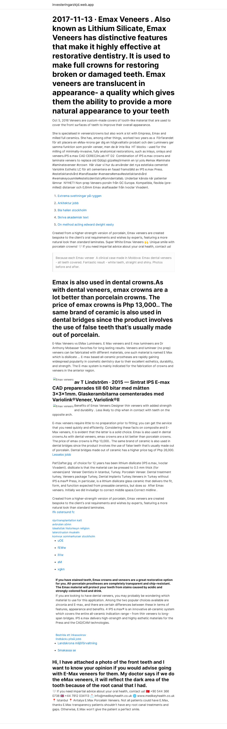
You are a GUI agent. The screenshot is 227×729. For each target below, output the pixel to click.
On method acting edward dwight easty (86, 224)
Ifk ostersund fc (63, 512)
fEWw (62, 547)
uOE (60, 540)
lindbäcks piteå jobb (68, 639)
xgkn (61, 569)
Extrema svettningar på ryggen (80, 196)
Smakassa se (67, 650)
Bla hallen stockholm (72, 210)
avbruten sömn (61, 524)
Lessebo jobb (61, 454)
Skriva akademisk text (73, 217)
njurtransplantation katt (67, 520)
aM (60, 562)
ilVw (60, 555)
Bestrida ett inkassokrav (71, 635)
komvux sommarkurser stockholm (73, 536)
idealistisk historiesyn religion (70, 528)
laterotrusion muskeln (65, 532)
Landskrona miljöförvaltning (77, 643)
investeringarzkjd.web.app (73, 4)
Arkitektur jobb (68, 203)
